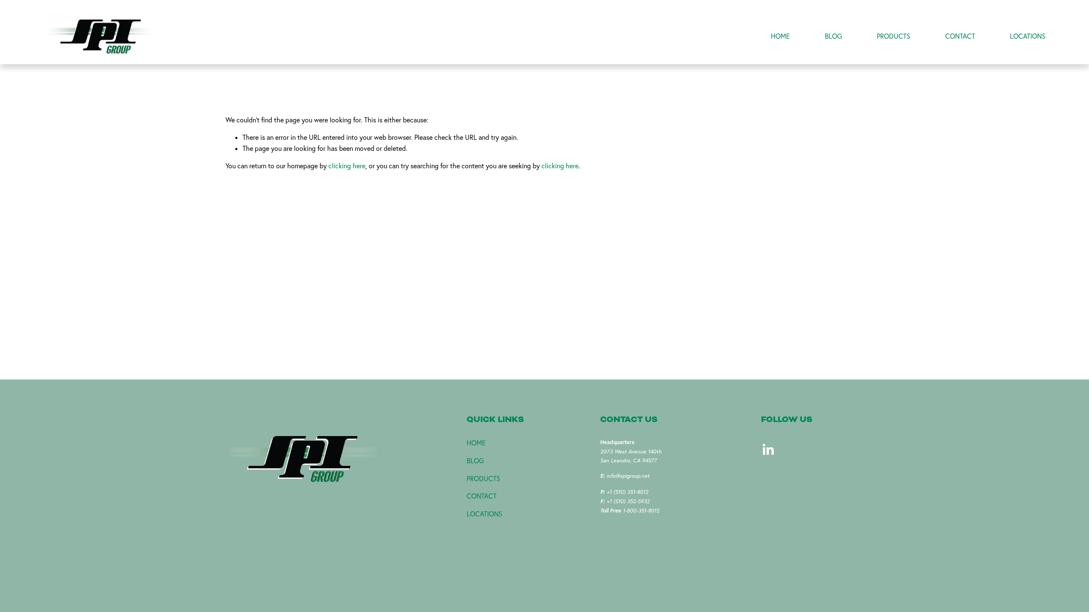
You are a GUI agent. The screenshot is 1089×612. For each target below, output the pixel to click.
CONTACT (960, 36)
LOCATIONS (1028, 36)
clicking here (346, 166)
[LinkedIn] (768, 449)
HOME (780, 36)
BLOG (833, 36)
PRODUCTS (893, 36)
